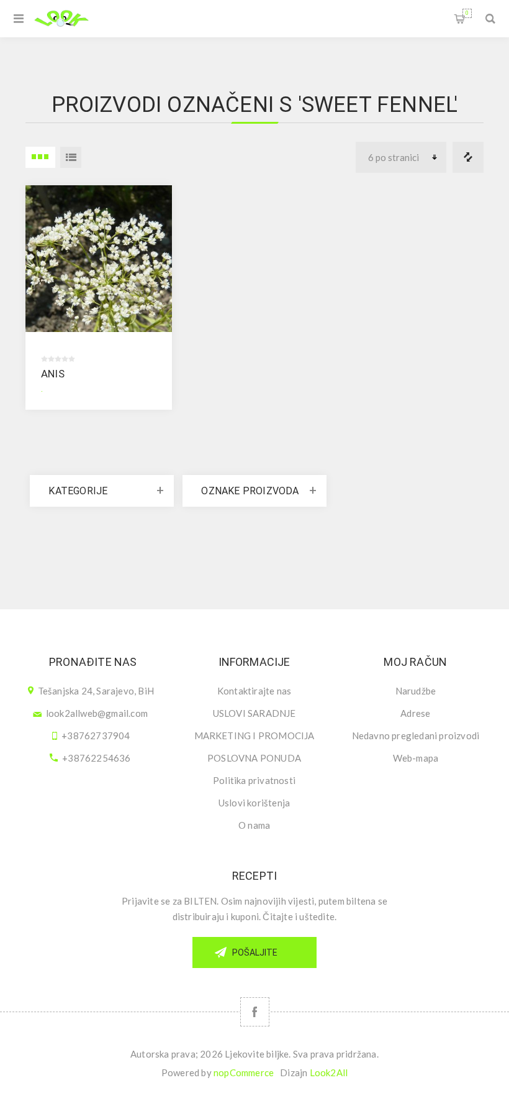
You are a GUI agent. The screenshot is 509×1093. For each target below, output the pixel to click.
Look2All (329, 1072)
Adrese (415, 713)
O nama (254, 825)
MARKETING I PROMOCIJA (254, 735)
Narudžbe (415, 690)
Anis (53, 373)
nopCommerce (244, 1072)
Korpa (467, 13)
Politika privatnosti (254, 780)
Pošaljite (254, 952)
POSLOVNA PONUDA (254, 757)
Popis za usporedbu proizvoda (468, 157)
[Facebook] (254, 1011)
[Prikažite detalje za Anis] (98, 258)
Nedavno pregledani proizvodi (416, 735)
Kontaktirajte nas (254, 690)
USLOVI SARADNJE (254, 713)
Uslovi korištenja (254, 802)
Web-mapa (416, 757)
